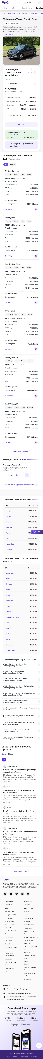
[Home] (5, 2)
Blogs (7, 908)
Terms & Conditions (12, 1056)
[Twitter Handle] (17, 894)
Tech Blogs (8, 918)
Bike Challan (28, 979)
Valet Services (9, 921)
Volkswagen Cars (22, 13)
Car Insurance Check (30, 946)
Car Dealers (8, 940)
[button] (36, 209)
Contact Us (8, 905)
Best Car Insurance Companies (30, 969)
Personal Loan (28, 928)
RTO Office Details (29, 925)
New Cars (11, 13)
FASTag (26, 915)
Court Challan (9, 971)
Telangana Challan (10, 915)
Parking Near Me (29, 918)
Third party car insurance (28, 951)
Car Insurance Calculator (28, 942)
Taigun (5, 8)
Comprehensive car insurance (11, 949)
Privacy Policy (24, 1056)
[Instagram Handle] (5, 894)
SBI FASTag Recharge (11, 911)
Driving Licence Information (10, 926)
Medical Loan (9, 959)
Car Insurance (28, 908)
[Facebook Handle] (11, 894)
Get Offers (21, 124)
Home (4, 13)
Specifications (27, 8)
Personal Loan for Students (29, 963)
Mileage (14, 8)
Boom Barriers (9, 944)
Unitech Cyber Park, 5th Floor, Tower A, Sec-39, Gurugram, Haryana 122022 (21, 998)
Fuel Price (27, 921)
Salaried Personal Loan (29, 974)
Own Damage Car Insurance (10, 964)
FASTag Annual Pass (11, 930)
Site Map (34, 1056)
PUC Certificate (10, 968)
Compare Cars (9, 937)
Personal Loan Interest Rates (9, 954)
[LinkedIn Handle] (22, 894)
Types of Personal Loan (29, 957)
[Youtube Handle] (28, 894)
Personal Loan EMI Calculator (30, 933)
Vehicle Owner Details (31, 937)
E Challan (27, 911)
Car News (8, 934)
